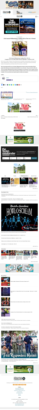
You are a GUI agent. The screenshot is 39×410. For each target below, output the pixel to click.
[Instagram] (15, 384)
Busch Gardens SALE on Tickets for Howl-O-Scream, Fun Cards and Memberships (6, 186)
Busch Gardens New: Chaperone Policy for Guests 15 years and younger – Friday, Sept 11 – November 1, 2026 (24, 291)
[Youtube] (18, 384)
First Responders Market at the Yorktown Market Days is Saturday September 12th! (27, 257)
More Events (35, 188)
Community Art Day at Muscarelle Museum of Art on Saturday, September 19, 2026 (33, 186)
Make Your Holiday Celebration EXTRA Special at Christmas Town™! (4, 257)
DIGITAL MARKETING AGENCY (19, 405)
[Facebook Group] (22, 384)
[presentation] (5, 181)
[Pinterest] (16, 384)
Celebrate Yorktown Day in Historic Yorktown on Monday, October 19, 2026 (12, 257)
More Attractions (34, 261)
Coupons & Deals (19, 391)
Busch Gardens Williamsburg (19, 388)
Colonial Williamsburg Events (19, 389)
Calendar (36, 16)
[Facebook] (13, 384)
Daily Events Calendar (19, 392)
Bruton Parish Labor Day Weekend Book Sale (14, 185)
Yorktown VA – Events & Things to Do (19, 390)
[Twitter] (19, 384)
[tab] (5, 176)
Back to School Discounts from (33, 116)
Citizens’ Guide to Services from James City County (8, 319)
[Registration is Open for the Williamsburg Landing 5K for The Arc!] (32, 95)
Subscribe (34, 158)
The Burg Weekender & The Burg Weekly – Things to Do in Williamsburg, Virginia (24, 186)
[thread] (25, 384)
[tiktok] (21, 384)
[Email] (12, 80)
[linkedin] (24, 384)
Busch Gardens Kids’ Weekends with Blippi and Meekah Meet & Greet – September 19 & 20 (13, 235)
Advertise (19, 395)
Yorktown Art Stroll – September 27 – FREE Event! (34, 257)
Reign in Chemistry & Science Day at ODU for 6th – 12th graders (9, 117)
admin (7, 77)
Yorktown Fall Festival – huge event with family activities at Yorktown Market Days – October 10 (19, 258)
